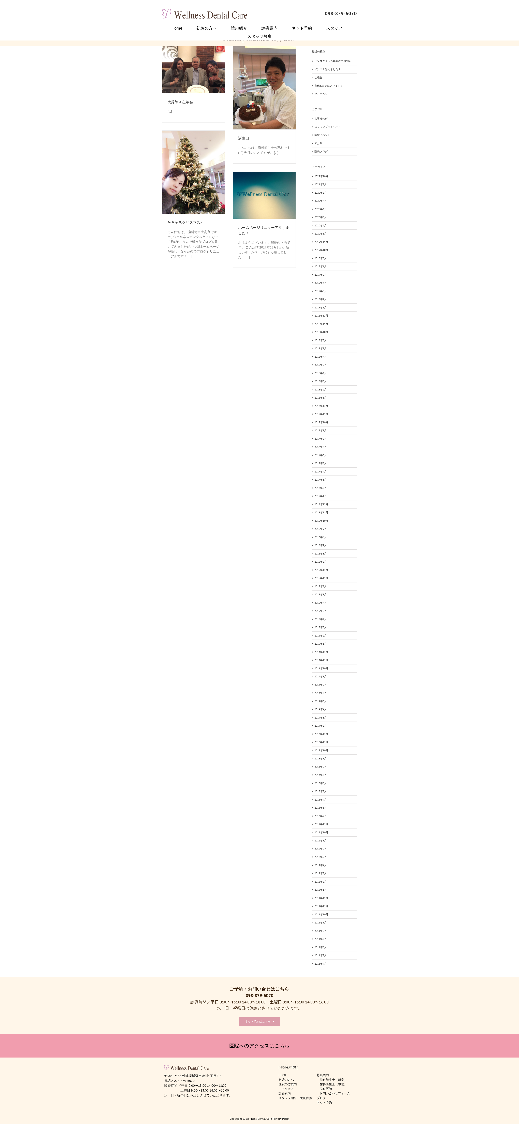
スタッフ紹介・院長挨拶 (295, 1098)
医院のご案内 (288, 1084)
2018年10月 (321, 332)
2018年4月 (320, 373)
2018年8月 (320, 348)
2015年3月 (320, 627)
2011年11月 (321, 906)
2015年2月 (320, 635)
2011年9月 (320, 922)
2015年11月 (321, 578)
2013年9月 (320, 758)
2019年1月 (320, 307)
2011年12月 (321, 898)
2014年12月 (321, 652)
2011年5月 (320, 955)
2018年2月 (320, 389)
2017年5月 (320, 463)
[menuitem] (179, 28)
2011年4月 (320, 963)
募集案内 (323, 1075)
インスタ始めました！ (327, 69)
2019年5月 (320, 274)
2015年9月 (320, 586)
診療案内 (285, 1093)
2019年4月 (320, 283)
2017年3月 (320, 479)
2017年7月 (320, 447)
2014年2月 (320, 725)
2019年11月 (321, 242)
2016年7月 (320, 545)
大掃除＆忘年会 (180, 102)
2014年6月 (320, 701)
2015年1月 (320, 643)
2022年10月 (321, 176)
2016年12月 (321, 504)
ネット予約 (324, 1102)
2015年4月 (320, 619)
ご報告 (318, 77)
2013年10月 (321, 750)
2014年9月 (320, 676)
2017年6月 (320, 455)
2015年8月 (320, 594)
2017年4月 (320, 471)
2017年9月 (320, 430)
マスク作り (321, 94)
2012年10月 (321, 832)
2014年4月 (320, 709)
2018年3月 (320, 381)
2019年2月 (320, 299)
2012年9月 (320, 840)
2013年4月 (320, 799)
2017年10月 (321, 422)
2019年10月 (321, 250)
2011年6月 (320, 947)
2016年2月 (320, 561)
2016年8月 (320, 537)
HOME (283, 1075)
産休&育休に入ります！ (328, 85)
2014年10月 (321, 668)
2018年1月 (320, 397)
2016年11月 (321, 512)
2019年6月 (320, 266)
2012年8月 (320, 849)
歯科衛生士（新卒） (333, 1080)
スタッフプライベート (327, 127)
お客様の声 (321, 118)
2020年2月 (320, 225)
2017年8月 (320, 438)
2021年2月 (320, 184)
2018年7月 (320, 356)
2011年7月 (320, 939)
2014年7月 (320, 693)
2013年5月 (320, 791)
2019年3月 (320, 291)
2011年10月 (321, 914)
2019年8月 (320, 258)
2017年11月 (321, 414)
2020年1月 (320, 233)
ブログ (321, 1098)
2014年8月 (320, 685)
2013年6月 (320, 783)
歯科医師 (326, 1089)
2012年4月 (320, 865)
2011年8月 (320, 931)
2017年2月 (320, 488)
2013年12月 (321, 734)
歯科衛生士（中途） (333, 1084)
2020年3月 (320, 217)
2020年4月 (320, 209)
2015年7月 (320, 603)
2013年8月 (320, 767)
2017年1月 (320, 496)
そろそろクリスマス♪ (184, 222)
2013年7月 (320, 775)
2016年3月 (320, 553)
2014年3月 (320, 717)
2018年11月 (321, 324)
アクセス (288, 1089)
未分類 (318, 143)
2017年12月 (321, 406)
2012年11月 (321, 824)
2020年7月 (320, 201)
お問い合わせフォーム (335, 1093)
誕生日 (243, 138)
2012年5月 (320, 857)
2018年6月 (320, 365)
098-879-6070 (341, 13)
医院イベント (322, 135)
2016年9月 (320, 529)
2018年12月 (321, 315)
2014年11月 (321, 660)
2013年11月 (321, 742)
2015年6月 (320, 611)
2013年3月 (320, 807)
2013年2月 (320, 816)
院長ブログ (321, 151)
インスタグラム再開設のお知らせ (334, 61)
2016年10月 (321, 520)
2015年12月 (321, 570)
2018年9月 (320, 340)
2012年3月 (320, 873)
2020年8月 (320, 192)
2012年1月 (320, 889)
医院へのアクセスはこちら (259, 1046)
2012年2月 (320, 881)
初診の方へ (286, 1080)
